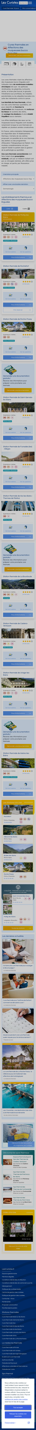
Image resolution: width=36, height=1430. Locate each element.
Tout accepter (18, 1407)
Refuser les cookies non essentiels (18, 1415)
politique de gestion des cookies (16, 1399)
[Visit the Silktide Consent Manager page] (28, 1422)
